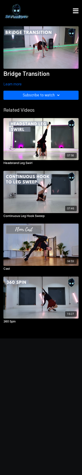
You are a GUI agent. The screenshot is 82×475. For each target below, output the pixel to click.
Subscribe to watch (39, 95)
